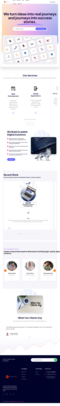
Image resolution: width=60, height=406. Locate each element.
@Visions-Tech (17, 401)
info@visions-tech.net (51, 374)
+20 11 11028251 (51, 372)
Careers (23, 376)
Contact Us (24, 379)
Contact (14, 3)
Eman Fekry (30, 273)
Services (23, 374)
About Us (20, 3)
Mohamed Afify (48, 273)
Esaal (28, 218)
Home (37, 371)
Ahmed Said (12, 273)
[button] (54, 270)
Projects (37, 374)
